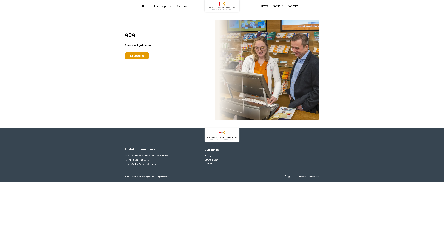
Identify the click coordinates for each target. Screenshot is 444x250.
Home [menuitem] (146, 6)
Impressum (302, 176)
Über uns (209, 163)
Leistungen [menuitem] (161, 6)
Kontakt (208, 156)
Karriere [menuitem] (278, 6)
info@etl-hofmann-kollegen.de (142, 164)
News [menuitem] (264, 6)
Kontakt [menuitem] (293, 6)
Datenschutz (314, 176)
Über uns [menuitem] (181, 6)
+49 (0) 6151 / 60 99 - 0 (138, 160)
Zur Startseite (137, 55)
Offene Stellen (211, 160)
